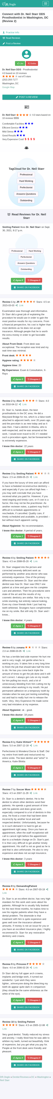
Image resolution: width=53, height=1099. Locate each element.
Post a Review (28, 97)
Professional (26, 174)
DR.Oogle (5, 1077)
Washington (43, 1077)
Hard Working (26, 181)
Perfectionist (26, 187)
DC (33, 1077)
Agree (19, 280)
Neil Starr (4, 1080)
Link (20, 305)
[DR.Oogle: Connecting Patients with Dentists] (9, 3)
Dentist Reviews (20, 1077)
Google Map (8, 87)
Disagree (35, 280)
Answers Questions (26, 194)
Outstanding (26, 200)
